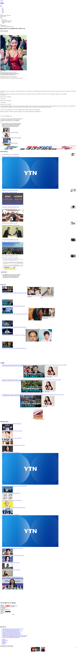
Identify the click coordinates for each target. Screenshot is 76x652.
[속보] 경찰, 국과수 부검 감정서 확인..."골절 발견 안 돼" (11, 634)
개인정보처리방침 (5, 640)
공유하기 (6, 31)
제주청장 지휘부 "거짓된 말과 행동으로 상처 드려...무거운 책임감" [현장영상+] (15, 635)
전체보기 (1, 604)
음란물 (3, 22)
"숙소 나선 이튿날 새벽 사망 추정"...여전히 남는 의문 (11, 631)
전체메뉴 (1, 0)
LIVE (1, 6)
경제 (3, 9)
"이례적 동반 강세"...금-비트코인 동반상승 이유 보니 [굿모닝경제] (53, 394)
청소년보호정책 (4, 642)
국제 (3, 11)
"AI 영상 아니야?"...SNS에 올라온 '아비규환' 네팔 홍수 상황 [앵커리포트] (14, 636)
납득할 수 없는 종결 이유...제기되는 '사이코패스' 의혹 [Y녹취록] (33, 394)
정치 (3, 8)
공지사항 (3, 639)
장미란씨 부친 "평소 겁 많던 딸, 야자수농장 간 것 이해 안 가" (12, 633)
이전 (1, 613)
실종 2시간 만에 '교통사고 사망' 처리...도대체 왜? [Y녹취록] (11, 380)
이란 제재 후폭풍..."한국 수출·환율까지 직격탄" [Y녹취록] (11, 395)
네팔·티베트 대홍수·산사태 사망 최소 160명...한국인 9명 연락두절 (13, 628)
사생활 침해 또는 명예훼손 (6, 21)
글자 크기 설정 (2, 31)
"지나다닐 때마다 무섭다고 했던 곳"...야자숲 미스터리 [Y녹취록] (51, 379)
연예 (3, 12)
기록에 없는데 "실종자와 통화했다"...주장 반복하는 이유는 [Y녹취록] (13, 379)
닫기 (1, 14)
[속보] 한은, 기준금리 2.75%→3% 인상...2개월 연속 (11, 629)
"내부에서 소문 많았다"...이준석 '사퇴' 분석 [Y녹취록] (32, 379)
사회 (3, 10)
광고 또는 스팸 (4, 19)
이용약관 (3, 641)
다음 (2, 613)
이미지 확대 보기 (3, 98)
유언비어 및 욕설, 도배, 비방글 (7, 20)
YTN (1, 3)
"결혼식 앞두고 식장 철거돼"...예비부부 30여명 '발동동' (11, 632)
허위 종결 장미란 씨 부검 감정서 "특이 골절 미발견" (11, 637)
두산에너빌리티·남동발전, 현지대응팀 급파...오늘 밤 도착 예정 (12, 630)
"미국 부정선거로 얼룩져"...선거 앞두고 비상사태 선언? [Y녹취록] (12, 394)
